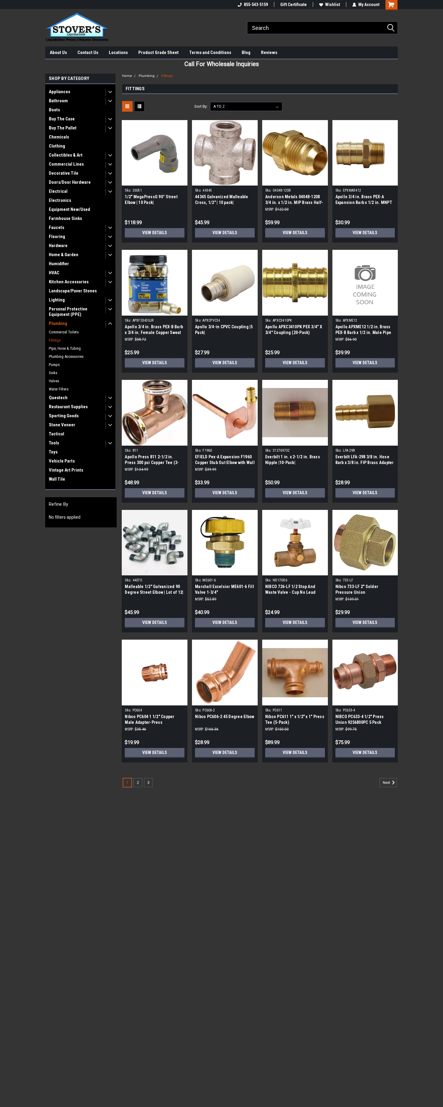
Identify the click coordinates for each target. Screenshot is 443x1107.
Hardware (58, 245)
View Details (154, 232)
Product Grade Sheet (158, 52)
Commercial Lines (66, 164)
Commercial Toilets (64, 332)
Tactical (56, 434)
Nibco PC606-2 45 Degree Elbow (224, 716)
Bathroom (58, 100)
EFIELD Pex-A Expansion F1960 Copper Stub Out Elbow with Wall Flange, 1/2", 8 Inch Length (225, 462)
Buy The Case (62, 119)
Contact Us (87, 52)
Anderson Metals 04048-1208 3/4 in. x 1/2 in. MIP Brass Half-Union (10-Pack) (294, 202)
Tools (54, 443)
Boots (54, 110)
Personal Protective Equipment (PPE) (68, 311)
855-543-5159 (256, 4)
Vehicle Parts (62, 461)
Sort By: (201, 106)
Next (387, 783)
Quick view (155, 181)
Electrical (58, 191)
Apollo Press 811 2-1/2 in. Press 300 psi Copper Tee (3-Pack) (152, 462)
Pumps (54, 364)
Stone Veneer (62, 425)
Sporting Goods (64, 415)
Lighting (57, 300)
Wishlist (332, 4)
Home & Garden (63, 254)
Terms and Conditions (210, 52)
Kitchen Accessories (69, 282)
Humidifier (59, 263)
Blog (246, 52)
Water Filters (58, 389)
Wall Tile (57, 479)
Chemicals (59, 137)
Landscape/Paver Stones (73, 291)
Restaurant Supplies (68, 406)
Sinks (53, 373)
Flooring (57, 236)
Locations (118, 52)
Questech (58, 397)
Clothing (57, 146)
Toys (53, 452)
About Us (58, 52)
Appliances (59, 91)
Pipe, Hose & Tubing (65, 348)
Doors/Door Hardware (70, 182)
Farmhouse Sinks (65, 218)
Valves (54, 381)
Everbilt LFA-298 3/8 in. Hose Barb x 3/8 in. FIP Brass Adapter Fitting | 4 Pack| (364, 462)
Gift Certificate (293, 4)
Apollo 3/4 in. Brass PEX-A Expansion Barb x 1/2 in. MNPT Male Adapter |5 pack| (363, 202)
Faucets (56, 227)
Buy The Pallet (63, 128)
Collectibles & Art (66, 155)
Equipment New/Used (69, 209)
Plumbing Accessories (66, 356)
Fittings (55, 340)
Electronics (60, 200)
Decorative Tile (63, 173)
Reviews (269, 52)
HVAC (54, 272)
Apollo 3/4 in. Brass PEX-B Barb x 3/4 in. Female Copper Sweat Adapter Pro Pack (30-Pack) (154, 332)
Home (127, 76)
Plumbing (58, 323)
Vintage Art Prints (66, 470)
